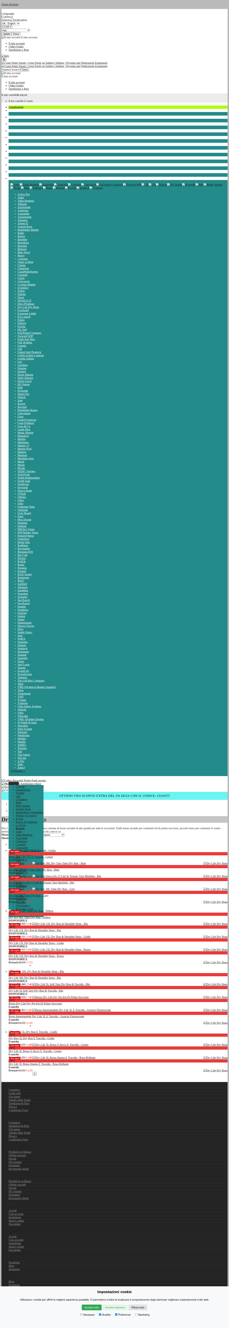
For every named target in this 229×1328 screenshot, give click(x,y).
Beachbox (23, 242)
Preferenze (124, 1314)
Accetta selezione (115, 1307)
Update (6, 34)
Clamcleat (23, 268)
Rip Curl (22, 555)
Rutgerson (23, 577)
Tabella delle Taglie (20, 1100)
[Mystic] (15, 187)
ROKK (22, 561)
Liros (20, 416)
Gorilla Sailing (26, 358)
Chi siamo (14, 1096)
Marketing (144, 1314)
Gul (20, 361)
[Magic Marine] (213, 184)
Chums (22, 265)
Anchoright (24, 207)
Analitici (106, 1314)
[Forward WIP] (132, 184)
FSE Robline (25, 342)
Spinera (22, 645)
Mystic (21, 468)
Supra (21, 661)
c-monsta (23, 258)
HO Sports (24, 384)
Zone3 (21, 767)
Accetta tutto (92, 1307)
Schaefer (22, 596)
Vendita (20, 793)
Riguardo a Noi (24, 908)
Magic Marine (25, 432)
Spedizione (15, 1217)
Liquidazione (16, 107)
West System (25, 728)
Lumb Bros (24, 429)
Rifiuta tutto (137, 1307)
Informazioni (8, 1116)
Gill (20, 348)
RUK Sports (25, 574)
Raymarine (24, 548)
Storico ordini (16, 1220)
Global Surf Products (29, 352)
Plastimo (22, 522)
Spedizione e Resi (19, 49)
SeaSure (22, 613)
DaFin (21, 291)
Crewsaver (24, 281)
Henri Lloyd (24, 381)
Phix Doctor (24, 519)
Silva (20, 629)
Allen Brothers (26, 200)
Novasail (23, 487)
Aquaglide (23, 213)
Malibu (22, 439)
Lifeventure (24, 413)
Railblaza (23, 545)
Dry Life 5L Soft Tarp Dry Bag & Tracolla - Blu (36, 990)
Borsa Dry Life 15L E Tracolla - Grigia (31, 856)
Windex (22, 738)
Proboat (22, 526)
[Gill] (145, 184)
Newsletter (15, 1224)
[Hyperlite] (189, 184)
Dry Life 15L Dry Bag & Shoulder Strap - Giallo (36, 943)
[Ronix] (48, 187)
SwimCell (23, 670)
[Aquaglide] (46, 184)
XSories (22, 748)
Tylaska (22, 699)
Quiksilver (23, 538)
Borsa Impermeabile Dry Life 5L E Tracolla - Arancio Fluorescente (46, 1016)
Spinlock (23, 648)
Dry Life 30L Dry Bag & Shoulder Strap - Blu (35, 977)
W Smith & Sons (27, 722)
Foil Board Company (30, 332)
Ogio (20, 503)
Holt (20, 387)
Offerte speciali (17, 1155)
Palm (20, 516)
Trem (20, 690)
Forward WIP (25, 336)
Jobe (20, 400)
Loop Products (26, 423)
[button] (14, 783)
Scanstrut (23, 593)
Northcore (23, 484)
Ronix (21, 564)
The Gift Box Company (31, 680)
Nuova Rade (25, 490)
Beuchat (22, 245)
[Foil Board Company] (109, 184)
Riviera (22, 558)
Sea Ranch (24, 600)
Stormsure (23, 651)
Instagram (14, 1269)
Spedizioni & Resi (19, 1103)
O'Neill (22, 493)
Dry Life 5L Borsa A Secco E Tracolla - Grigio (35, 1051)
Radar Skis (24, 542)
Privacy (13, 1106)
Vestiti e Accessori (19, 151)
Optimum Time (26, 506)
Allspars (22, 204)
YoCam (22, 757)
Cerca (25, 69)
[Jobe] (200, 184)
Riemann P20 (25, 551)
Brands (13, 178)
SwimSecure (25, 674)
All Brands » (17, 770)
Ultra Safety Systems (29, 706)
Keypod (22, 406)
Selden (21, 616)
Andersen (23, 210)
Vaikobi (22, 709)
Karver (21, 403)
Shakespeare (25, 622)
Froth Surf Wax (26, 339)
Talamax (22, 677)
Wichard (22, 732)
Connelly (23, 274)
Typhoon (23, 703)
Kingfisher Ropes (27, 410)
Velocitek (23, 716)
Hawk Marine (25, 374)
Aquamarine (24, 216)
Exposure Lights (27, 313)
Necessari (89, 1314)
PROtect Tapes (26, 529)
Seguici (5, 1275)
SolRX (21, 638)
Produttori (14, 1165)
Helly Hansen (25, 377)
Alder (21, 197)
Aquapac (23, 220)
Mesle (21, 461)
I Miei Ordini (16, 46)
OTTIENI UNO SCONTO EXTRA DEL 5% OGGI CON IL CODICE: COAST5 (114, 796)
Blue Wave (24, 252)
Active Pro (24, 194)
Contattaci (14, 1089)
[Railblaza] (36, 187)
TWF (21, 696)
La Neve (13, 171)
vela (11, 110)
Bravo (21, 255)
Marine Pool (24, 448)
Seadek (22, 606)
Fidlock (22, 323)
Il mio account (17, 43)
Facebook (14, 1262)
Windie (22, 741)
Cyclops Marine (27, 284)
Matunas (22, 455)
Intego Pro (23, 394)
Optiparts (23, 509)
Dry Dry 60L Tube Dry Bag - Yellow (30, 917)
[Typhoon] (96, 187)
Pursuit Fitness (26, 535)
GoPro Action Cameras (31, 355)
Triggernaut (24, 693)
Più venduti (15, 1162)
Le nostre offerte (10, 1174)
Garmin (22, 345)
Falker (21, 319)
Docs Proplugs (26, 303)
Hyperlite (23, 390)
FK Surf (22, 329)
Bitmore (22, 249)
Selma (21, 619)
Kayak (12, 157)
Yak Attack (24, 754)
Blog (11, 1265)
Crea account (16, 1213)
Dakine (22, 294)
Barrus (21, 236)
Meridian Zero (26, 458)
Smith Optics (25, 632)
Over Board (24, 513)
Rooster (22, 571)
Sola (20, 635)
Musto (21, 464)
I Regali (20, 786)
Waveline (23, 725)
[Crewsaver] (88, 184)
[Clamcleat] (61, 184)
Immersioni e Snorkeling (22, 144)
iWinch (22, 397)
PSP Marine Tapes (28, 532)
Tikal (20, 683)
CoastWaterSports (28, 271)
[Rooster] (71, 187)
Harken (22, 371)
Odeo (21, 500)
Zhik (20, 764)
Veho (20, 712)
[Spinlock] (83, 187)
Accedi (13, 1210)
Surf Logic (24, 664)
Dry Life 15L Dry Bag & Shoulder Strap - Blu (35, 930)
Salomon (23, 587)
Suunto (22, 667)
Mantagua (23, 442)
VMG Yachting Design (31, 719)
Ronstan (22, 567)
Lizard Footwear (27, 419)
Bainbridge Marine (28, 229)
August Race (25, 226)
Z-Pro (21, 761)
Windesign (24, 735)
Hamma (22, 368)
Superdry (23, 658)
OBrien (22, 497)
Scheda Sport (16, 137)
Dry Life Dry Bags (28, 307)
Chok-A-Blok (25, 262)
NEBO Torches (26, 471)
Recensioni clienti (19, 1168)
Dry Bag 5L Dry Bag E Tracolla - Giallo (31, 1038)
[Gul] (152, 184)
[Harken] (161, 184)
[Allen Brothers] (29, 184)
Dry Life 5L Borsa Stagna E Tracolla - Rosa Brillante (39, 1064)
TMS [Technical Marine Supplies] (37, 687)
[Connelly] (74, 184)
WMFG (22, 745)
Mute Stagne (16, 130)
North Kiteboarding (29, 477)
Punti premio (38, 780)
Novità (12, 1158)
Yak (20, 751)
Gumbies (23, 365)
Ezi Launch (24, 316)
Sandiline (23, 590)
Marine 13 (23, 445)
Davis (21, 297)
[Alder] (15, 184)
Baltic (21, 233)
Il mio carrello (9, 94)
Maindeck (23, 435)
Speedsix (23, 642)
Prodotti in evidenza (20, 1151)
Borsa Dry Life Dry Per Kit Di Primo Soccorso (35, 1003)
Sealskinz (23, 609)
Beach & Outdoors (19, 164)
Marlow (22, 452)
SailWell (22, 584)
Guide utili (15, 1093)
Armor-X (23, 223)
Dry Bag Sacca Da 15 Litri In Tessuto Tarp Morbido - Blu (41, 882)
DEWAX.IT (24, 300)
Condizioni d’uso (18, 1110)
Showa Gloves (26, 625)
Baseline (22, 239)
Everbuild (23, 310)
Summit (22, 654)
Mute (11, 123)
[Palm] (25, 187)
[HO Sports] (174, 184)
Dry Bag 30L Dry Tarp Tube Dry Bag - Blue (34, 869)
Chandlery (14, 117)
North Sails (24, 481)
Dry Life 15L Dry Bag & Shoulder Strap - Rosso (36, 955)
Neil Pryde (24, 474)
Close (16, 34)
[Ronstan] (59, 187)
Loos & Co (24, 426)
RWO (21, 580)
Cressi (21, 278)
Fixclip (21, 326)
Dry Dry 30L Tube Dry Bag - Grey (28, 895)
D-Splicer (23, 287)
